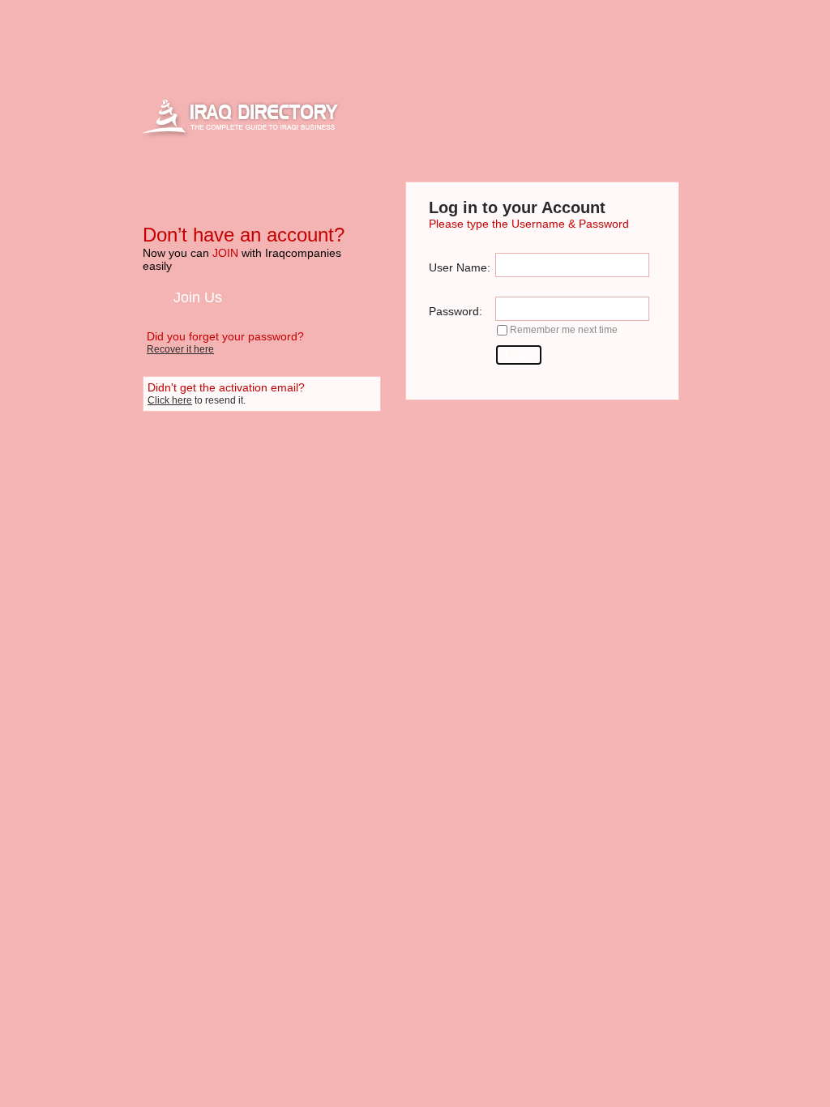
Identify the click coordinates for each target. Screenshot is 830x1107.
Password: (455, 311)
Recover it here (180, 349)
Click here (170, 400)
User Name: (459, 267)
